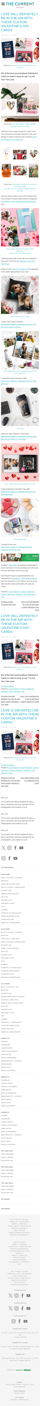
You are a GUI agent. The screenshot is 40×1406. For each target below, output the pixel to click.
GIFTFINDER (5, 1199)
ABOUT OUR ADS (19, 1230)
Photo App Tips (7, 1160)
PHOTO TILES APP (20, 1257)
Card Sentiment (14, 592)
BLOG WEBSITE (14, 1262)
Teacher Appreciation (10, 916)
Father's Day (6, 890)
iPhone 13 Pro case (15, 253)
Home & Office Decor (9, 894)
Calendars (5, 1045)
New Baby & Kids (7, 903)
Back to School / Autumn (11, 877)
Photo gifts (6, 1102)
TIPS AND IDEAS (7, 1151)
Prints (5, 371)
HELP (12, 1219)
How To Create (7, 1157)
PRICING (18, 1219)
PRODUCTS (5, 1038)
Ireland (26, 1384)
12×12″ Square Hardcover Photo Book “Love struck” (20, 484)
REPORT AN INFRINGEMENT (19, 1235)
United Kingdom (19, 1387)
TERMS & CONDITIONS (19, 1224)
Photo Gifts (6, 1067)
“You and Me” (32, 184)
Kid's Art (4, 897)
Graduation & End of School (13, 996)
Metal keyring (26, 253)
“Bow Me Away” (15, 65)
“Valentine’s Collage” (24, 126)
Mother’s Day (6, 955)
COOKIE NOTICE (25, 1226)
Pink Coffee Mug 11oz (20, 539)
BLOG (18, 1274)
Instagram (16, 578)
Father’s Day (6, 945)
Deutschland (10, 1384)
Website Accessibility (19, 1228)
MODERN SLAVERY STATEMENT (19, 1233)
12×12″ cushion (25, 316)
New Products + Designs (11, 1061)
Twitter (23, 578)
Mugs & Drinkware (8, 1057)
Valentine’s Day (19, 691)
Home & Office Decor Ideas (12, 1003)
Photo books (6, 1099)
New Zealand (24, 1400)
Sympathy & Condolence (11, 913)
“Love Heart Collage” (18, 124)
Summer (4, 910)
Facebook (33, 578)
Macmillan (13, 565)
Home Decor (6, 1054)
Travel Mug (20, 428)
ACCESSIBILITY (25, 1262)
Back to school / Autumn (11, 932)
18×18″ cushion (14, 316)
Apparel (4, 1041)
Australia (14, 1400)
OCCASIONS (5, 874)
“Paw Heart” (7, 188)
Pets (3, 906)
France (19, 1384)
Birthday (5, 881)
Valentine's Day (21, 594)
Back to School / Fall (10, 987)
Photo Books (6, 1064)
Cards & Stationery (27, 592)
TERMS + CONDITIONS (19, 1244)
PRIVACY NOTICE (13, 1226)
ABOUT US (14, 1255)
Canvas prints (7, 1083)
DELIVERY (25, 1219)
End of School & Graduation (13, 887)
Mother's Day (6, 900)
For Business (24, 1222)
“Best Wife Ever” (26, 65)
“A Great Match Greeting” (19, 184)
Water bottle (11, 371)
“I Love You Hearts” (18, 188)
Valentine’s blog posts (20, 269)
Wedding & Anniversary (11, 922)
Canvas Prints (7, 1048)
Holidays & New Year (9, 1000)
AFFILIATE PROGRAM (19, 1260)
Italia (32, 1384)
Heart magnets (11, 249)
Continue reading (7, 686)
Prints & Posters (8, 1070)
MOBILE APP (14, 1222)
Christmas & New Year (10, 884)
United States (19, 1393)
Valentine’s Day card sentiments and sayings (19, 201)
